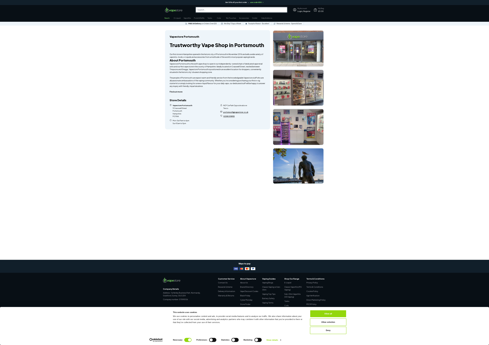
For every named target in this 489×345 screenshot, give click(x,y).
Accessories (244, 18)
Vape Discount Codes (249, 291)
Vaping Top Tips (268, 294)
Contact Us (223, 282)
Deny (328, 330)
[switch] (212, 340)
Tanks (210, 18)
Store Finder (245, 304)
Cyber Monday (246, 300)
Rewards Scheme (225, 287)
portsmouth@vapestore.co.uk (235, 112)
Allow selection (328, 322)
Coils (219, 18)
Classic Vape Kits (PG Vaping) (293, 288)
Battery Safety (268, 298)
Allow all (328, 314)
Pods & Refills (199, 18)
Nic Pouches (231, 18)
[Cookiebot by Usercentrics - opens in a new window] (156, 340)
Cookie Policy (312, 291)
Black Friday (245, 295)
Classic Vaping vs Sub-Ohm (271, 288)
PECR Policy (311, 304)
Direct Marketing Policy (316, 300)
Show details (272, 340)
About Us (244, 282)
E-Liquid (177, 18)
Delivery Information (226, 291)
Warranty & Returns (226, 295)
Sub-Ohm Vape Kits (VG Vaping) (292, 295)
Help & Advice (266, 18)
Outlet (254, 18)
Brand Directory (247, 287)
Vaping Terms (267, 303)
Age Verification (313, 295)
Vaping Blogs (267, 282)
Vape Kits (187, 18)
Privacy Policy (312, 282)
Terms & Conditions (314, 287)
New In (167, 18)
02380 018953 (229, 116)
